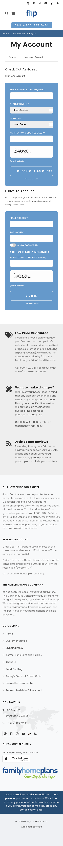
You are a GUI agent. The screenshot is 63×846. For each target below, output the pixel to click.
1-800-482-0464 (18, 722)
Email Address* (19, 218)
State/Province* (19, 104)
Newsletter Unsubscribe (19, 683)
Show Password (27, 245)
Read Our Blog (14, 669)
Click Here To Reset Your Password (29, 251)
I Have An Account (15, 76)
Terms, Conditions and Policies (24, 655)
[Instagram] (40, 3)
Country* (15, 118)
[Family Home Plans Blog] (57, 3)
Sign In (12, 57)
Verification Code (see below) (28, 132)
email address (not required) (27, 89)
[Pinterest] (28, 3)
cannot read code (17, 161)
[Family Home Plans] (31, 13)
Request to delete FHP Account (24, 690)
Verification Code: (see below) (28, 257)
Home (6, 33)
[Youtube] (46, 3)
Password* (17, 232)
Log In (32, 33)
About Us (11, 662)
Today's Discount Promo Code (23, 676)
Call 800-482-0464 (31, 25)
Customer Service (16, 641)
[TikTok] (52, 3)
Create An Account (33, 57)
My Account (19, 33)
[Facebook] (34, 3)
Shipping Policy (14, 648)
